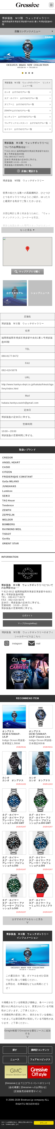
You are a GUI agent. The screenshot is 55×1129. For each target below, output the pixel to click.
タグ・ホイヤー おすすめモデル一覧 (21, 98)
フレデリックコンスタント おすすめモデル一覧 (26, 123)
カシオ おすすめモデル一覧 (17, 92)
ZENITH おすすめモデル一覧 (17, 110)
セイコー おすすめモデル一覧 (18, 129)
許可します (43, 1123)
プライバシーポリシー (37, 1083)
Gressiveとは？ (14, 1083)
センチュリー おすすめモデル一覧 (20, 117)
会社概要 (14, 1087)
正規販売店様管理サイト (28, 1091)
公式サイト (27, 615)
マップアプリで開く (29, 271)
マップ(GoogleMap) (27, 623)
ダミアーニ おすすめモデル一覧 (19, 104)
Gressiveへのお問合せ (34, 1087)
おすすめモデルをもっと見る (27, 919)
